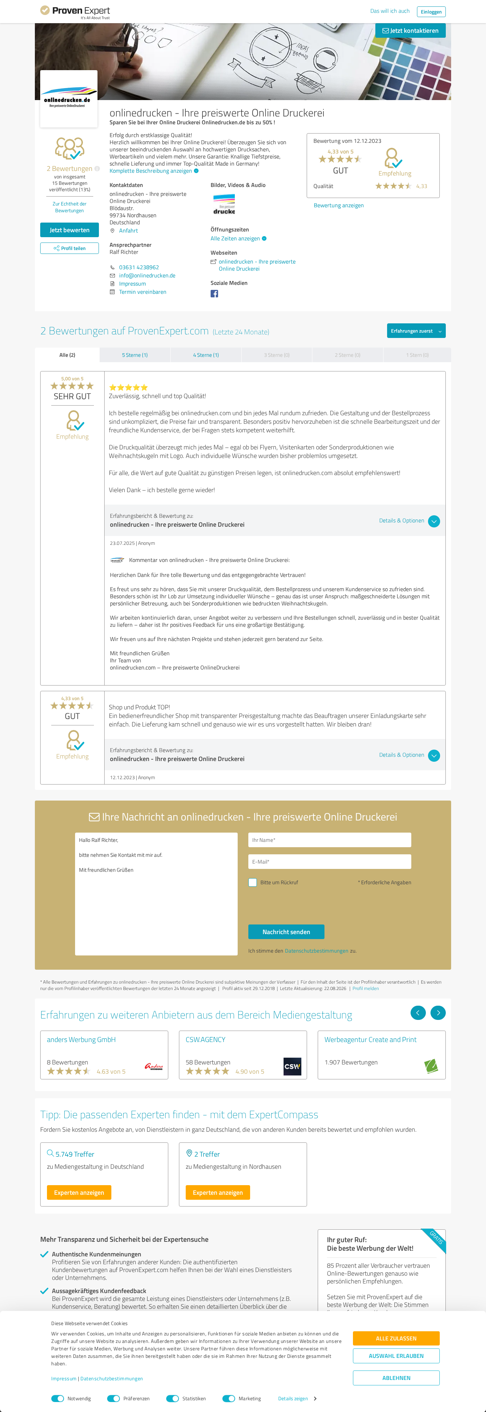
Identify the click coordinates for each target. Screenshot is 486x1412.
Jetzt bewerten (70, 229)
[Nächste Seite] (438, 1013)
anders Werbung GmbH (81, 1039)
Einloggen (431, 11)
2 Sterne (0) (347, 355)
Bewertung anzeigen (338, 205)
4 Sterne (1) (206, 355)
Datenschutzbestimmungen (111, 1378)
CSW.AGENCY (206, 1039)
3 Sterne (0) (277, 355)
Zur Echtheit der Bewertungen (69, 207)
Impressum (64, 1378)
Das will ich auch (390, 11)
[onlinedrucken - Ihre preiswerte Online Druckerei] (69, 99)
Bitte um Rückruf (279, 882)
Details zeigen (293, 1398)
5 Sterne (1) (135, 355)
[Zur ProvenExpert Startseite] (75, 13)
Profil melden (366, 988)
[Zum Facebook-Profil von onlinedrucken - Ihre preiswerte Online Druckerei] (216, 297)
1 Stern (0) (417, 355)
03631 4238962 (139, 267)
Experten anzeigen (79, 1192)
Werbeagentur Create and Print (370, 1039)
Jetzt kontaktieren (414, 30)
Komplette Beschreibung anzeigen (151, 170)
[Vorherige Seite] (418, 1013)
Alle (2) (67, 355)
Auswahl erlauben (396, 1356)
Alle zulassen (396, 1338)
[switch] (113, 1398)
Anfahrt (128, 230)
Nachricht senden (286, 931)
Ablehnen (396, 1378)
